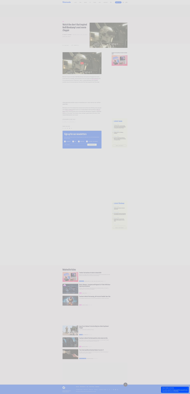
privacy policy (176, 390)
